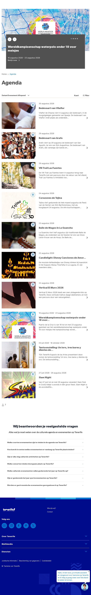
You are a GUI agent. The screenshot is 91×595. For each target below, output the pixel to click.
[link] (4, 74)
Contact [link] (50, 512)
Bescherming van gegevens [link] (29, 561)
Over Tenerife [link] (8, 536)
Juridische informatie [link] (9, 561)
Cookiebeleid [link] (46, 561)
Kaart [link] (76, 95)
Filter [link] (87, 95)
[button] (10, 39)
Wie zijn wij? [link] (51, 508)
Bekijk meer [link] (13, 60)
